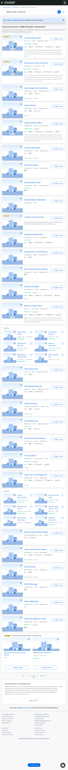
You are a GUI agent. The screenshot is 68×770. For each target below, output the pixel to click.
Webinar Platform (39, 725)
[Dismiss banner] (63, 20)
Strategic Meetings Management (43, 720)
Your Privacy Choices (7, 734)
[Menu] (2, 2)
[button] (42, 47)
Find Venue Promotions (8, 718)
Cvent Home (5, 728)
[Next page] (44, 676)
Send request (27, 708)
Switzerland (15, 7)
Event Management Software (42, 714)
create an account (17, 20)
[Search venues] (59, 12)
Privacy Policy (38, 728)
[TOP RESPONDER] (25, 38)
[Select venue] (31, 332)
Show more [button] (33, 700)
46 (41, 676)
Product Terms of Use (40, 730)
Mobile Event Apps (39, 718)
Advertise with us (39, 734)
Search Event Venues (7, 716)
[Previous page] (23, 676)
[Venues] (65, 3)
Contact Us (5, 730)
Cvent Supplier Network (8, 714)
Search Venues (6, 7)
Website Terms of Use (40, 732)
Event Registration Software (42, 716)
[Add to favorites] (21, 37)
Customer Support (6, 732)
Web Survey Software (40, 722)
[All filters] (63, 12)
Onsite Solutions (6, 722)
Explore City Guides (7, 720)
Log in (9, 20)
